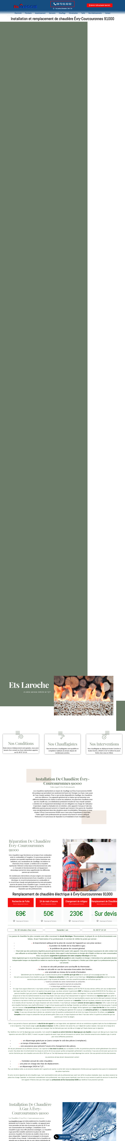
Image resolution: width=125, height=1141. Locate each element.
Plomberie (28, 13)
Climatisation (73, 13)
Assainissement (40, 13)
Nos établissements (95, 13)
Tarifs (83, 13)
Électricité (18, 13)
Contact (107, 13)
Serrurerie (52, 13)
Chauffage (62, 13)
